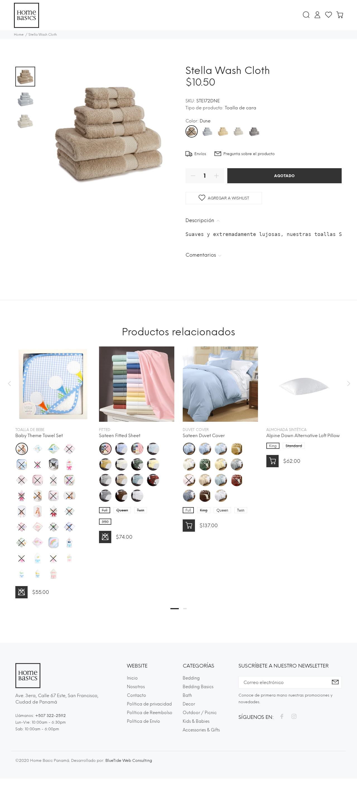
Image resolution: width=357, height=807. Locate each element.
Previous (9, 383)
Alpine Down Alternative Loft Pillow (303, 435)
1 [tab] (174, 608)
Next (347, 383)
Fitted (104, 430)
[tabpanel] (53, 466)
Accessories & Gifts (201, 730)
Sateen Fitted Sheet (119, 435)
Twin (140, 510)
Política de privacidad (149, 704)
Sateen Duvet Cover (204, 435)
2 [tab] (185, 608)
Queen (122, 510)
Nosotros (136, 686)
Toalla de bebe (29, 430)
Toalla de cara (240, 107)
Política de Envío (143, 721)
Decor (189, 704)
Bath (187, 695)
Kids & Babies (196, 721)
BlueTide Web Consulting (128, 760)
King (204, 510)
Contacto (136, 695)
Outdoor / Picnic (200, 712)
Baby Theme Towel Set (39, 435)
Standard (294, 446)
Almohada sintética (286, 430)
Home (19, 35)
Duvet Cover (196, 430)
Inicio (132, 678)
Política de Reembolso (149, 712)
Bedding (191, 678)
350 (105, 522)
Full (104, 510)
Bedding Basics (198, 686)
